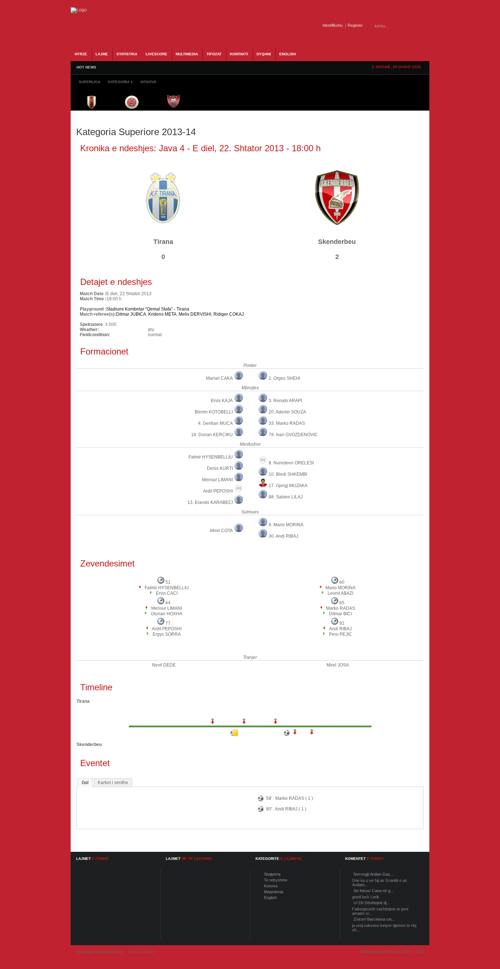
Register (355, 25)
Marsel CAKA (219, 378)
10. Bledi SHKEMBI (288, 474)
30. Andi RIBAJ (283, 536)
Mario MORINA (340, 587)
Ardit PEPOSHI (218, 491)
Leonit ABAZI (340, 593)
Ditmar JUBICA (131, 314)
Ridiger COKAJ (228, 314)
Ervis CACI (167, 593)
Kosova (270, 886)
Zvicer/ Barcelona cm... (374, 919)
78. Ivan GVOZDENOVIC (293, 434)
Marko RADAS (340, 608)
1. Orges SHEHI (284, 378)
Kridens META (162, 314)
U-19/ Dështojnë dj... (372, 903)
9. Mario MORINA (286, 524)
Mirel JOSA (338, 665)
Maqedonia (273, 892)
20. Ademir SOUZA (287, 412)
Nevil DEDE (164, 665)
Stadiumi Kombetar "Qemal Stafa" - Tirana (147, 309)
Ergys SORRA (167, 634)
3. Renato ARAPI (285, 400)
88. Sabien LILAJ (286, 497)
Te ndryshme (275, 880)
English (270, 897)
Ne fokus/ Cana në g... (373, 890)
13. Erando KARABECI (210, 502)
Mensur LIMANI (217, 479)
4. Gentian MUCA (215, 423)
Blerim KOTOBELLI (214, 412)
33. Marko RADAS (287, 423)
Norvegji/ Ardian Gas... (373, 874)
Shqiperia (272, 874)
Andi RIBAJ (340, 628)
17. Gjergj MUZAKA (288, 485)
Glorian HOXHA (166, 613)
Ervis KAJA (222, 400)
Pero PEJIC (340, 634)
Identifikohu (332, 25)
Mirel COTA (221, 530)
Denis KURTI (220, 468)
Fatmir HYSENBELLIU (211, 457)
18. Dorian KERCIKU (212, 434)
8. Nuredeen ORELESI (291, 462)
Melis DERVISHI (195, 314)
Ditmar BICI (340, 613)
